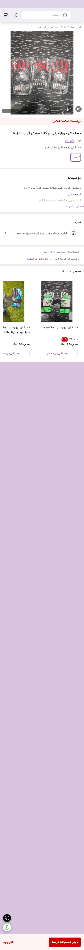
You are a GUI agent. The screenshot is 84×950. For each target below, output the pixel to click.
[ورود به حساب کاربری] (16, 15)
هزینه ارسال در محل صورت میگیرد (47, 259)
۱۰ (76, 157)
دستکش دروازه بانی (48, 27)
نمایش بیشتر (76, 207)
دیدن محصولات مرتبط (65, 942)
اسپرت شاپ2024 (72, 27)
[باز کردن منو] (78, 15)
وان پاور (69, 140)
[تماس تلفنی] (7, 918)
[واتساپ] (7, 927)
